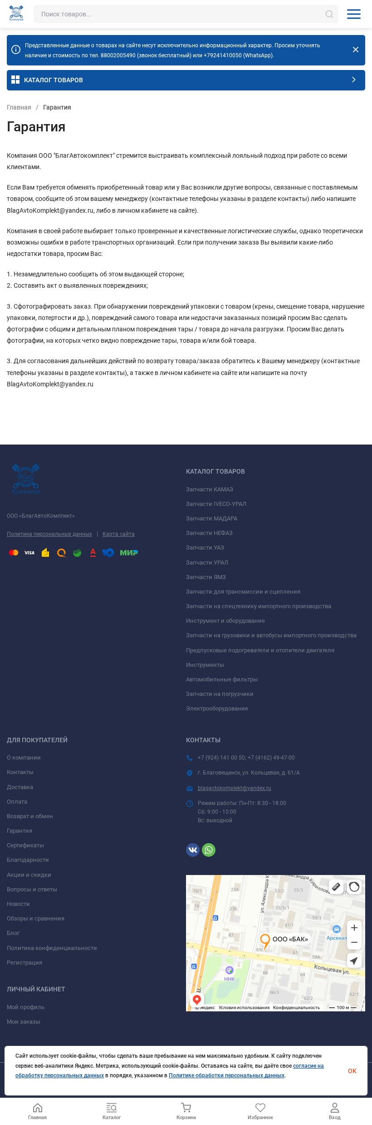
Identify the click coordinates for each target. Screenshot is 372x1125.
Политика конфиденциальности (52, 948)
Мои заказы (23, 1021)
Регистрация (24, 962)
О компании (24, 757)
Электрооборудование (217, 708)
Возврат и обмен (30, 816)
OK (352, 1071)
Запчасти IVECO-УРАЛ (216, 503)
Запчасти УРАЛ (207, 562)
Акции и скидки (29, 874)
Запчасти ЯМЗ (206, 577)
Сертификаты (25, 845)
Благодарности (28, 859)
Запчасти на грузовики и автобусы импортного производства (271, 635)
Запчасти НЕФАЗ (209, 533)
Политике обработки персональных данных (226, 1075)
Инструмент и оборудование (225, 620)
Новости (18, 903)
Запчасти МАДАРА (211, 518)
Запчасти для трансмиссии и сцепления (243, 591)
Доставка (20, 787)
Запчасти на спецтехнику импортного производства (258, 606)
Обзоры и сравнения (35, 918)
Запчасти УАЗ (205, 547)
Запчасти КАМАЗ (209, 489)
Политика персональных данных (49, 534)
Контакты (20, 772)
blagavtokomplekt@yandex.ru (234, 788)
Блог (13, 933)
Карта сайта (119, 534)
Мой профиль (25, 1007)
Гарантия (19, 830)
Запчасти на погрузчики (220, 693)
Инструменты (205, 664)
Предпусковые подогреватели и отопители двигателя (260, 650)
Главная (19, 107)
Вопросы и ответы (32, 889)
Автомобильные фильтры (222, 679)
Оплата (17, 801)
